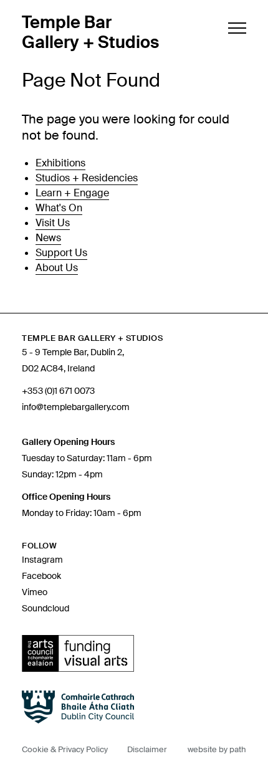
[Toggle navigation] (235, 28)
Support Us (61, 252)
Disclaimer (147, 749)
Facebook (41, 575)
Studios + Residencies (87, 177)
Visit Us (53, 222)
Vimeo (34, 592)
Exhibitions (60, 163)
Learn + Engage (72, 192)
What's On (59, 207)
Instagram (42, 559)
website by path (217, 749)
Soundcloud (45, 608)
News (48, 237)
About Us (57, 267)
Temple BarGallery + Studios (90, 32)
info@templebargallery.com (76, 407)
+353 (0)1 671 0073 (58, 390)
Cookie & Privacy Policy (65, 749)
